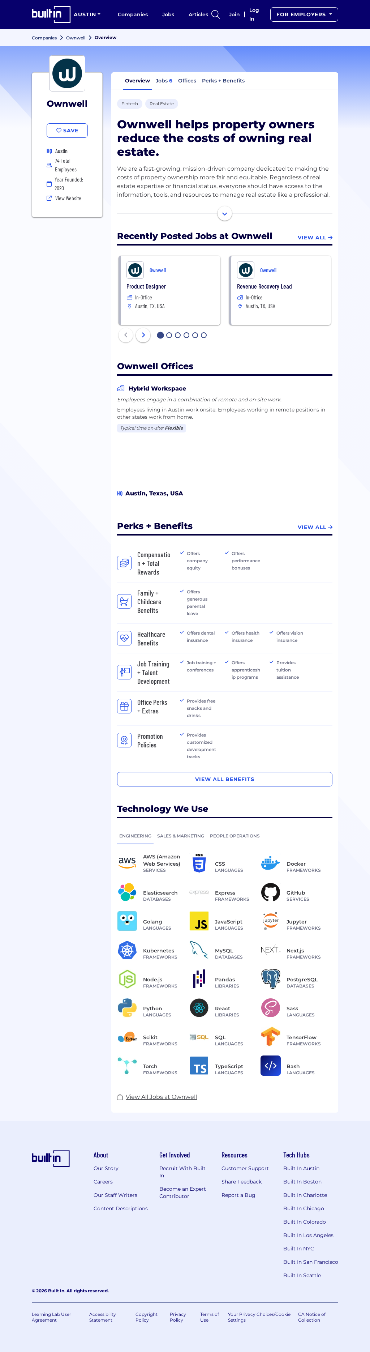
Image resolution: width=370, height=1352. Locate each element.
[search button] (215, 14)
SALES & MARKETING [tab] (180, 836)
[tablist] (224, 835)
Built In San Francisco (310, 1262)
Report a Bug (238, 1195)
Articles (198, 14)
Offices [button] (187, 80)
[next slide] (143, 335)
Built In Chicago (303, 1208)
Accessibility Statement (102, 1317)
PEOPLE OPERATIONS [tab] (235, 836)
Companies (133, 14)
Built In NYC (298, 1248)
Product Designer (146, 286)
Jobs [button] (164, 80)
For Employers (302, 14)
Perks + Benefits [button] (223, 80)
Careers (103, 1181)
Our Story (106, 1168)
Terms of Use (209, 1317)
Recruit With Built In (182, 1172)
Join (234, 14)
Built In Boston (302, 1181)
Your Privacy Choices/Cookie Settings (259, 1317)
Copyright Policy (146, 1317)
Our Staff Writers (115, 1195)
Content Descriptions (121, 1208)
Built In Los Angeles (308, 1235)
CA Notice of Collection (312, 1317)
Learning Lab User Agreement (51, 1317)
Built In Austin (301, 1168)
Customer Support (245, 1168)
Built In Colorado (304, 1222)
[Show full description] (225, 213)
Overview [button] (137, 80)
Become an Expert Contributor (182, 1192)
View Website (68, 198)
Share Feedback (241, 1181)
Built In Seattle (302, 1275)
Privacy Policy (178, 1317)
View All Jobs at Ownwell (161, 1096)
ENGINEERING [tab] (135, 836)
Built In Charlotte (305, 1195)
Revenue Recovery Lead (264, 286)
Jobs (168, 14)
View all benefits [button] (224, 779)
